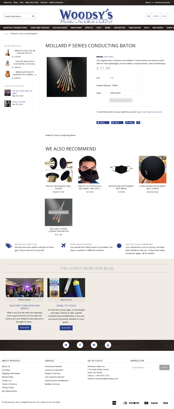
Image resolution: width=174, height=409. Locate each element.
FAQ (21, 2)
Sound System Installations (56, 380)
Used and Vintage (40, 27)
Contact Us (7, 380)
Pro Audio (158, 27)
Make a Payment (56, 2)
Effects (89, 27)
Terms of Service (9, 384)
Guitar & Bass (60, 27)
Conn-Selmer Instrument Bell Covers (152, 187)
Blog (16, 2)
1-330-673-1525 (101, 375)
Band (107, 27)
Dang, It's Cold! (18, 101)
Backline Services (52, 384)
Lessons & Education (54, 370)
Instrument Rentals (53, 366)
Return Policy (8, 377)
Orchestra (119, 27)
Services (44, 2)
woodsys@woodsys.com (107, 378)
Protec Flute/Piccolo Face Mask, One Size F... (89, 187)
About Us (8, 2)
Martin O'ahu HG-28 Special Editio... (25, 51)
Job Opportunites (9, 391)
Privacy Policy (8, 387)
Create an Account (162, 2)
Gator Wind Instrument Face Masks (121, 187)
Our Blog (6, 370)
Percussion (135, 27)
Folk (99, 27)
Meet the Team (31, 2)
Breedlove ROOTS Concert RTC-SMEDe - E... (25, 73)
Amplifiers (76, 27)
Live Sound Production (54, 377)
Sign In (148, 2)
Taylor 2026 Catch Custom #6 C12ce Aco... (25, 62)
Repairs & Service (52, 373)
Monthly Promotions (15, 27)
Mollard (108, 56)
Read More (24, 327)
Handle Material (103, 85)
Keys (146, 27)
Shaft (98, 93)
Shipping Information (11, 373)
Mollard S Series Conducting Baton (59, 230)
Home (6, 33)
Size (98, 78)
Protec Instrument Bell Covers (58, 187)
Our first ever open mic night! (22, 92)
